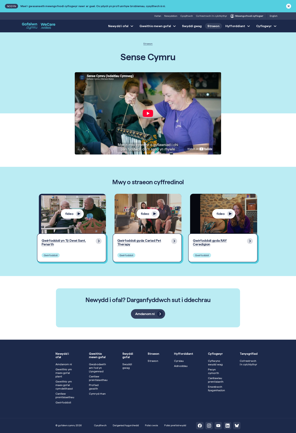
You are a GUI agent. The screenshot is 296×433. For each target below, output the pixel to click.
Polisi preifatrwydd (175, 425)
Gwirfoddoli (63, 402)
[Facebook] (200, 425)
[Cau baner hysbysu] (288, 6)
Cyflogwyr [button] (264, 26)
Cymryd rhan (97, 393)
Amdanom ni (64, 364)
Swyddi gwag (192, 26)
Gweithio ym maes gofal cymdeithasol (64, 385)
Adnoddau (181, 365)
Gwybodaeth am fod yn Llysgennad (97, 368)
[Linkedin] (227, 425)
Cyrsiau (179, 360)
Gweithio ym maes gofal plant (64, 373)
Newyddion (170, 16)
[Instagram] (209, 425)
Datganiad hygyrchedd (126, 425)
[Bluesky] (236, 425)
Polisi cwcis (151, 425)
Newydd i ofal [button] (118, 26)
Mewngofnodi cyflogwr (249, 16)
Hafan (157, 16)
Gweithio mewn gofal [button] (155, 26)
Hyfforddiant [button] (235, 26)
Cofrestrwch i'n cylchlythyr (211, 16)
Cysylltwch (186, 16)
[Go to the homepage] (38, 26)
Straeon (213, 26)
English (274, 16)
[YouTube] (218, 425)
